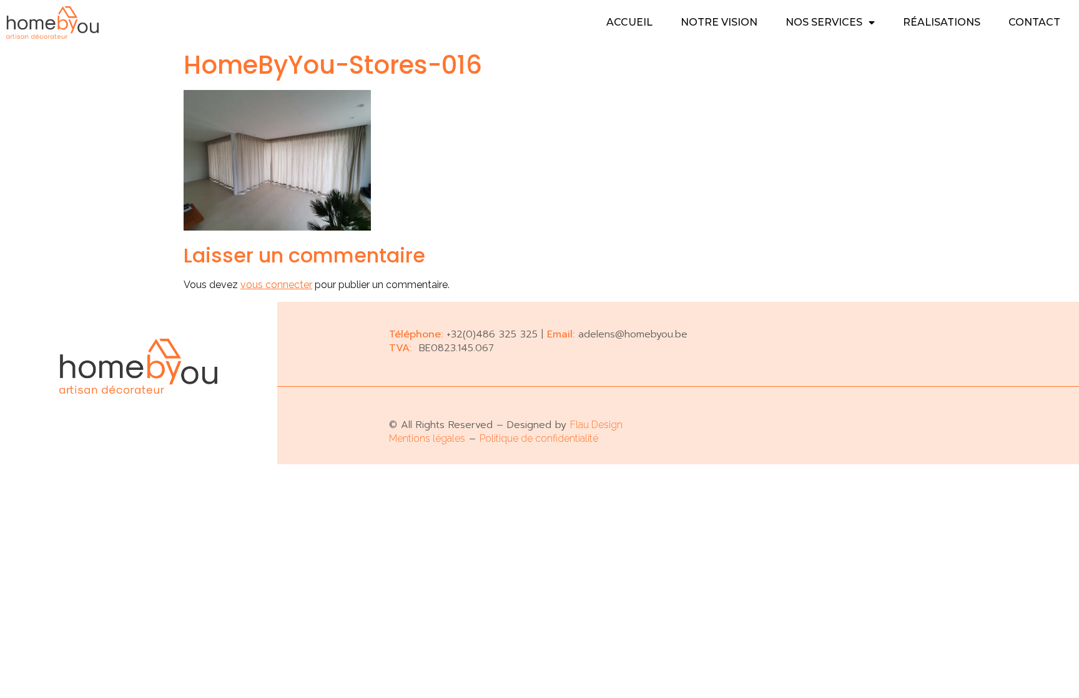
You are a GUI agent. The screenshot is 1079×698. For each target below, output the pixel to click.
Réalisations (941, 22)
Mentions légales (427, 438)
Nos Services (824, 22)
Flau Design (596, 425)
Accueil (629, 22)
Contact (1034, 22)
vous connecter (276, 285)
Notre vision (719, 22)
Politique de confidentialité (539, 438)
